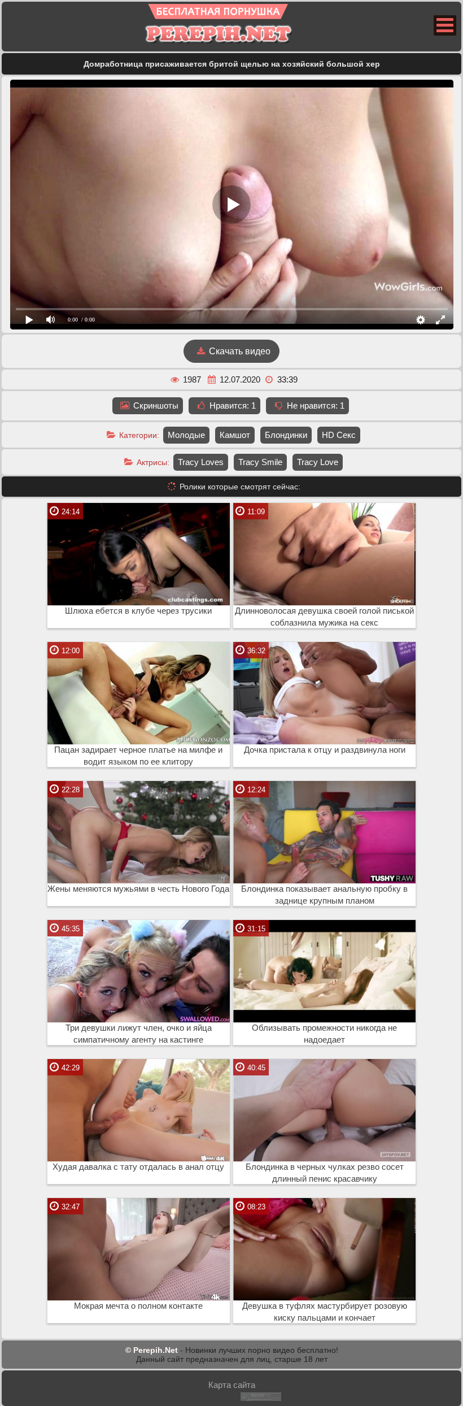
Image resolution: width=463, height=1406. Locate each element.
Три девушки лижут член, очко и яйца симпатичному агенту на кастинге (138, 1033)
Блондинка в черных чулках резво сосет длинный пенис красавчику (325, 1172)
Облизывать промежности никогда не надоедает (324, 1033)
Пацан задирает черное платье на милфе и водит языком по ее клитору (138, 755)
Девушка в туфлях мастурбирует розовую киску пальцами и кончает (324, 1311)
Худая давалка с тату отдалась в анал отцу (138, 1166)
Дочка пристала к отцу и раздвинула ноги (324, 749)
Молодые (186, 435)
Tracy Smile (260, 462)
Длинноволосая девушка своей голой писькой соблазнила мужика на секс (324, 616)
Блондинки (286, 435)
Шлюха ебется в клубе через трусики (138, 610)
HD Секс (339, 435)
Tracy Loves (201, 462)
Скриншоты (154, 405)
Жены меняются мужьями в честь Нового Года (138, 888)
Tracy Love (317, 462)
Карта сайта (231, 1385)
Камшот (235, 435)
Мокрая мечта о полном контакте (138, 1305)
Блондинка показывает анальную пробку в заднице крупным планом (324, 894)
